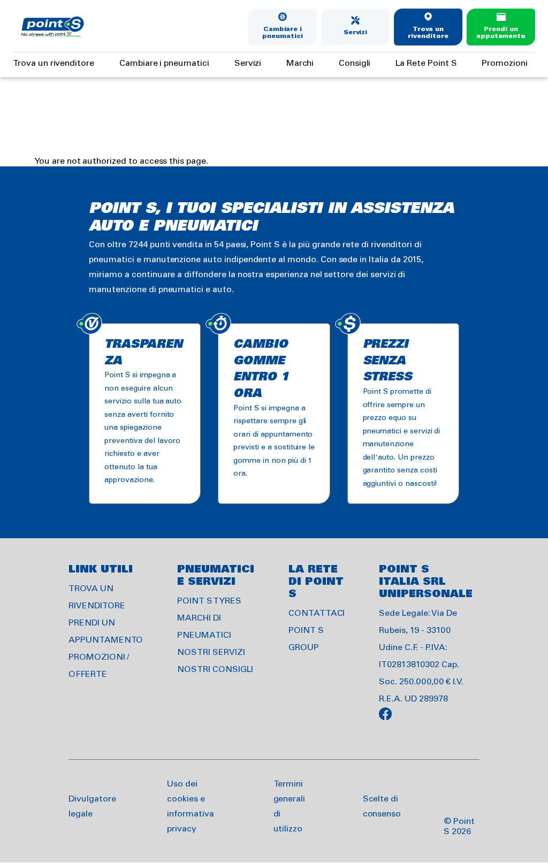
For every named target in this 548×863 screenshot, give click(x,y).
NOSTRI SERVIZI (211, 652)
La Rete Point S (425, 63)
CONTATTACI (316, 613)
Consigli (355, 63)
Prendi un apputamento (501, 33)
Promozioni (505, 63)
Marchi (300, 63)
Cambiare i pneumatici (282, 33)
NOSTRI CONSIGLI (215, 670)
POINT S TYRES (209, 601)
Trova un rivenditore (428, 33)
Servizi (356, 32)
